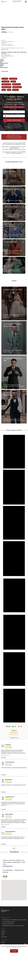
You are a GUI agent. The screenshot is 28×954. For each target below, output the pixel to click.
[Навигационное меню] (26, 1)
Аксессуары (15, 89)
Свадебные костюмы (6, 84)
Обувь (9, 89)
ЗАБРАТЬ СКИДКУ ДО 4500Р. (14, 120)
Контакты (3, 942)
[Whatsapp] (4, 877)
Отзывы (2, 944)
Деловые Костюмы (16, 84)
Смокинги (13, 81)
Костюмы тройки (5, 81)
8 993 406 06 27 (8, 866)
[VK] (6, 877)
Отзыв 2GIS (3, 757)
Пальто (3, 89)
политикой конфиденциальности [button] (14, 947)
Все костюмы (4, 78)
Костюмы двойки (13, 78)
